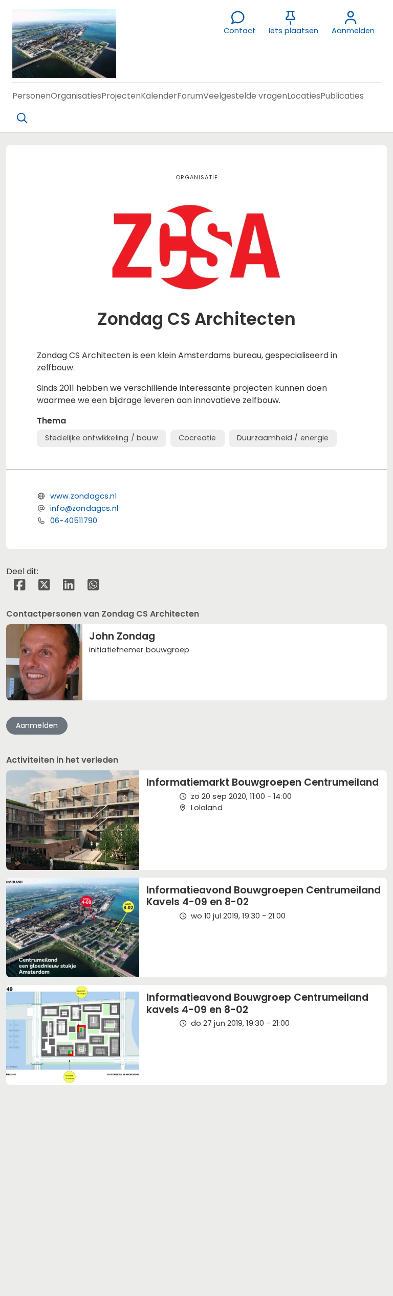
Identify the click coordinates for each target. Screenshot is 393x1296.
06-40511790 (73, 520)
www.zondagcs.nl (83, 496)
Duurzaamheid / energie (283, 438)
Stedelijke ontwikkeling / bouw (101, 438)
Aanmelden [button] (37, 725)
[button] (31, 96)
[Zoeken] (22, 118)
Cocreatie (197, 438)
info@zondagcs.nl (84, 508)
